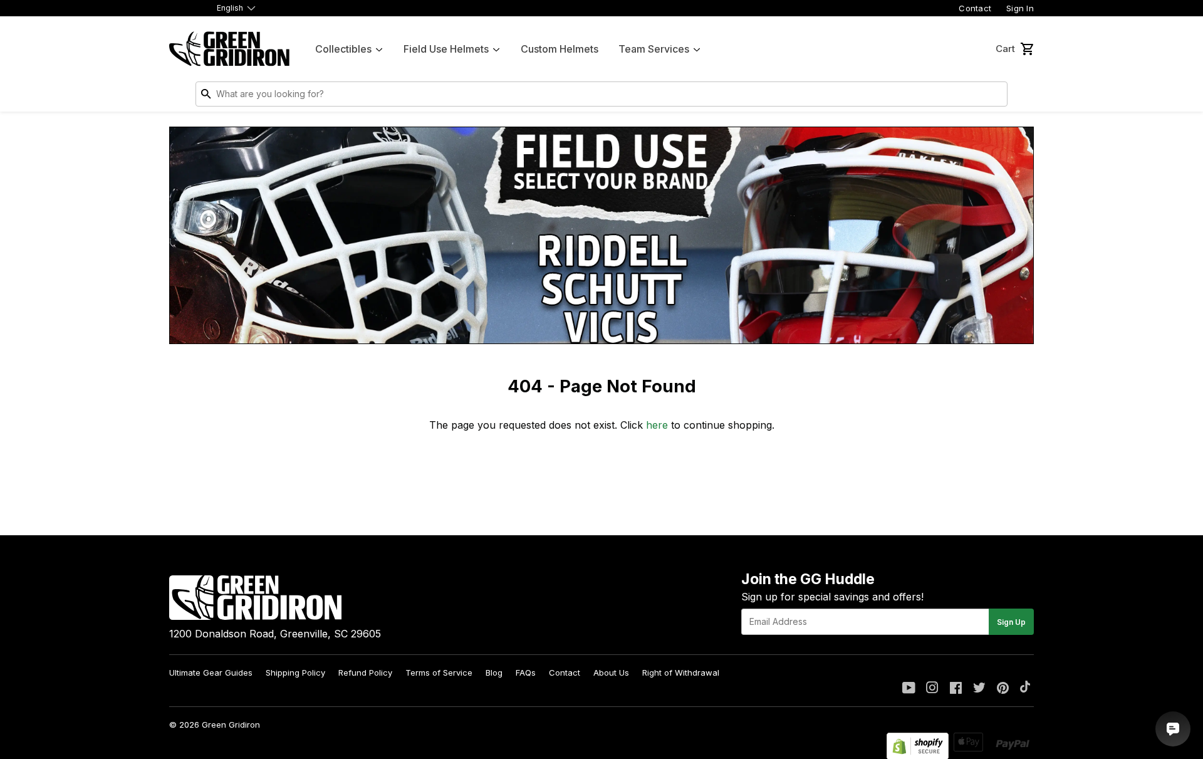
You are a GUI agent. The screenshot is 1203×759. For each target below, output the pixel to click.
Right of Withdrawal (680, 672)
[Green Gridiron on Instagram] (932, 689)
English (230, 8)
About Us (611, 672)
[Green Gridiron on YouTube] (908, 689)
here (657, 425)
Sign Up (1011, 622)
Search (995, 96)
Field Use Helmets (446, 49)
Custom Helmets (559, 49)
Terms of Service (438, 672)
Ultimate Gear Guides (211, 672)
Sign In (1020, 8)
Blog (494, 672)
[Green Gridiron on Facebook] (955, 689)
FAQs (526, 672)
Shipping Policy (295, 672)
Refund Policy (365, 672)
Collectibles (343, 49)
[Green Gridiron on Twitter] (979, 689)
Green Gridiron (231, 725)
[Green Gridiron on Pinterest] (1002, 689)
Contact (975, 8)
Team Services (653, 49)
